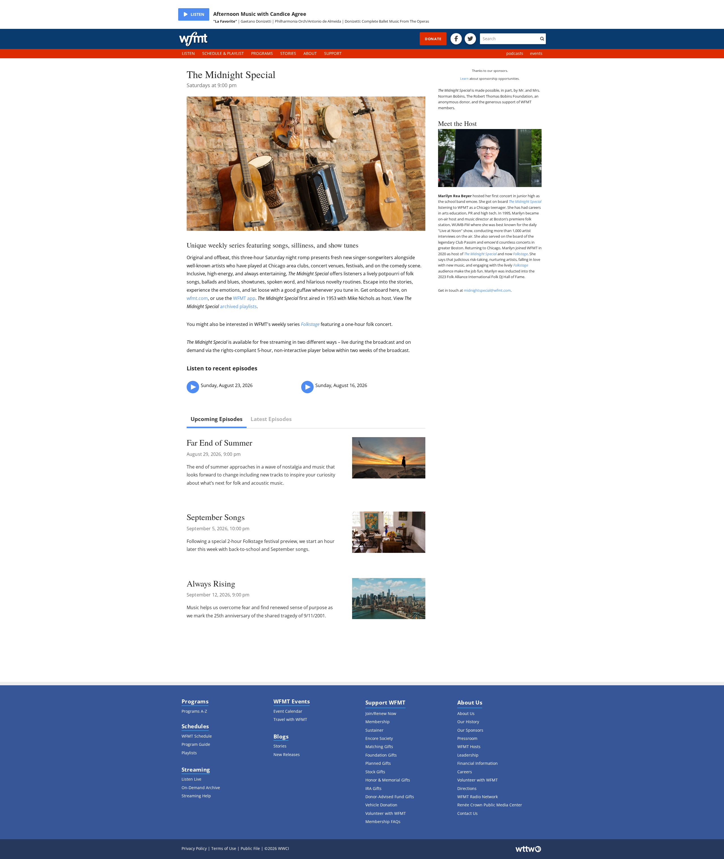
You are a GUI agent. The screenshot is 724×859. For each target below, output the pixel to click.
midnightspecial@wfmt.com (487, 290)
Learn (464, 78)
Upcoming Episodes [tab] (216, 419)
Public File (250, 848)
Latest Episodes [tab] (271, 419)
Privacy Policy (194, 848)
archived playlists (238, 306)
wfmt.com (197, 298)
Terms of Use (223, 848)
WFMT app (244, 298)
